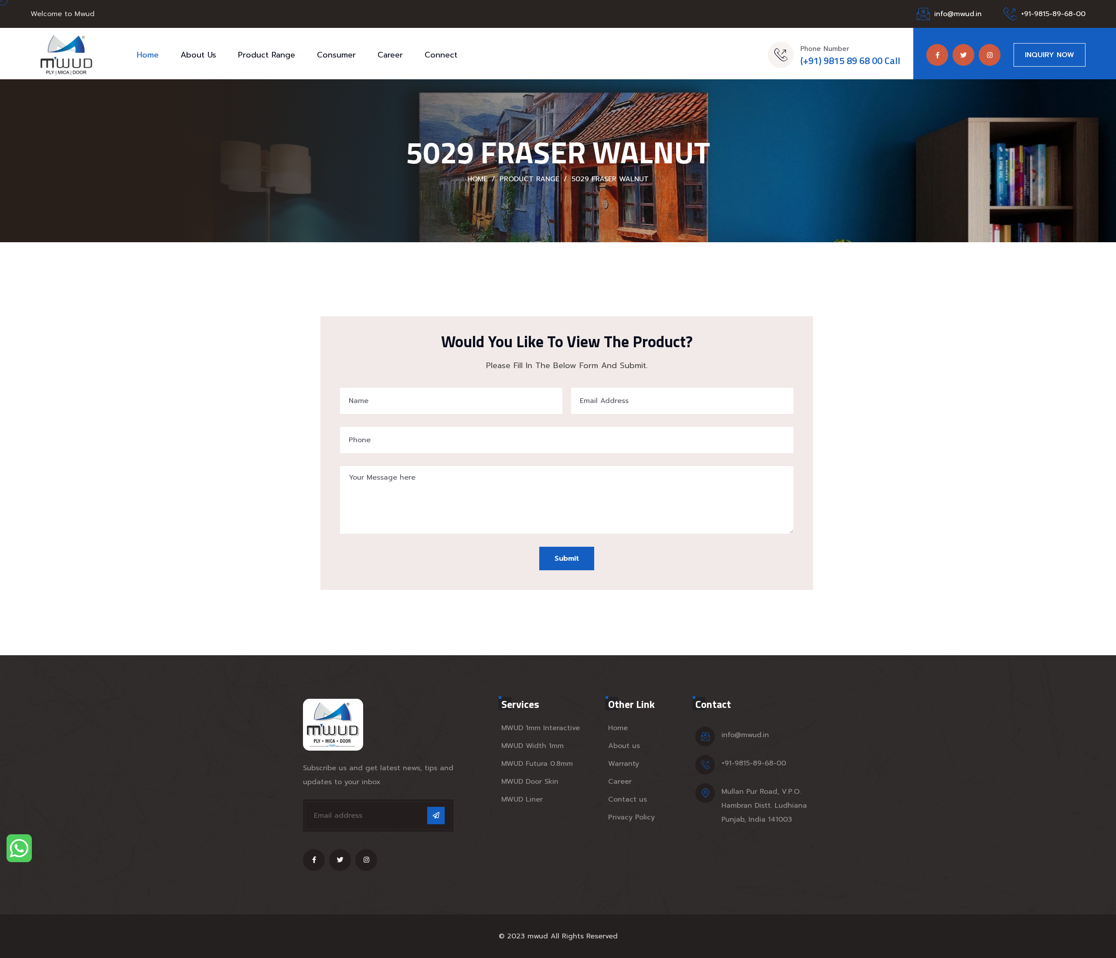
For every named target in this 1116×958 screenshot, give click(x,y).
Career (390, 55)
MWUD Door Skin (529, 781)
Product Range (266, 55)
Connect (441, 55)
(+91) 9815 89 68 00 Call (850, 60)
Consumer (336, 55)
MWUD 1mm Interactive (540, 728)
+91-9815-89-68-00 (1053, 14)
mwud (537, 936)
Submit (567, 558)
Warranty (623, 763)
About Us (198, 55)
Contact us (627, 799)
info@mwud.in (958, 14)
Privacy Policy (631, 817)
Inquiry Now (1049, 55)
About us (624, 746)
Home (148, 55)
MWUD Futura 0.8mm (537, 763)
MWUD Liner (522, 799)
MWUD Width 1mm (532, 746)
